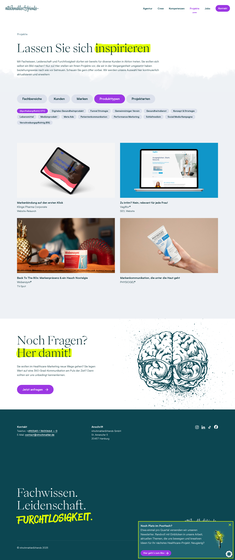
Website (130, 210)
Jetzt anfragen (32, 389)
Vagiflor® (125, 207)
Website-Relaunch (26, 210)
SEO (122, 210)
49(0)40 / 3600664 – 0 (42, 430)
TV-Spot (21, 286)
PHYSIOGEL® (127, 282)
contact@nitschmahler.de (39, 434)
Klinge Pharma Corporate (32, 207)
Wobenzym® (24, 282)
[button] (229, 554)
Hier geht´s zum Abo (153, 553)
